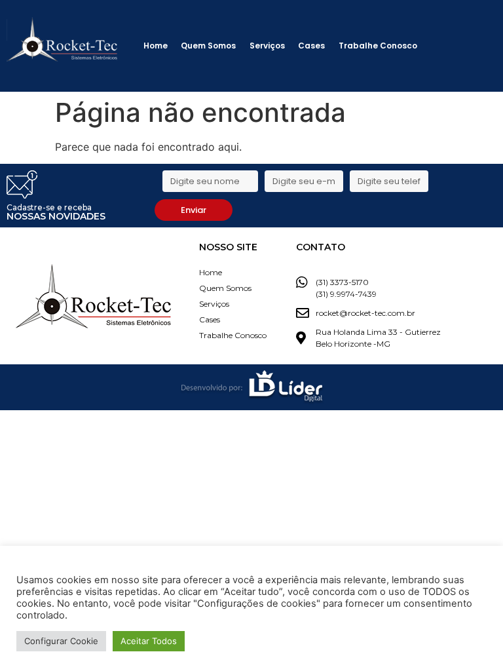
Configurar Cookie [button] (61, 641)
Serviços (267, 45)
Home (155, 45)
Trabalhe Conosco (378, 45)
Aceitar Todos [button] (149, 641)
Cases (311, 45)
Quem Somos (208, 45)
